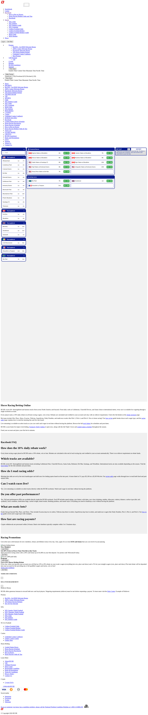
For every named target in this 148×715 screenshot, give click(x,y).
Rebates (11, 63)
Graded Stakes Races (11, 647)
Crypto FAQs (9, 682)
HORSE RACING (11, 118)
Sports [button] (7, 20)
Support (11, 67)
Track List (8, 130)
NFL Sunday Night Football (14, 610)
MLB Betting (13, 36)
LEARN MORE (10, 132)
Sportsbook (8, 9)
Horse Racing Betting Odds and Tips (20, 16)
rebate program (131, 415)
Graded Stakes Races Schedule (15, 121)
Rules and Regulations (12, 138)
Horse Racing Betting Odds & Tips (16, 129)
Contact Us (8, 145)
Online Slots (9, 640)
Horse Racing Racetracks (13, 123)
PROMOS (8, 85)
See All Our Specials (11, 603)
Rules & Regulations (11, 670)
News (7, 38)
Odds (6, 100)
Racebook (12, 18)
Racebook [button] (8, 13)
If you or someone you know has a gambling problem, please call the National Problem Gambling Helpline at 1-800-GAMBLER (42, 707)
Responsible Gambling (12, 668)
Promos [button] (11, 45)
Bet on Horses (9, 652)
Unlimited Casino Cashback (22, 54)
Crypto (11, 61)
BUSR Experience (15, 65)
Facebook (8, 698)
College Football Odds (16, 29)
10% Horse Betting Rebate (21, 52)
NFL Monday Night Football (14, 614)
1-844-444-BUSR (8, 686)
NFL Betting (13, 23)
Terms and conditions (7, 568)
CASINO (8, 112)
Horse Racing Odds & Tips (13, 654)
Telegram (8, 702)
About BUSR (9, 661)
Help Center (111, 591)
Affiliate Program (10, 665)
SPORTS (8, 98)
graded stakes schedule (84, 427)
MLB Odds (12, 34)
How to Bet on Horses (16, 14)
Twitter (7, 700)
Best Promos (17, 56)
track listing (86, 423)
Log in (3, 41)
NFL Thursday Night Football (14, 612)
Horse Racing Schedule (12, 125)
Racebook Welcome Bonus (21, 50)
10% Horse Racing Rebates (13, 602)
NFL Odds (12, 22)
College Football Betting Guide (19, 32)
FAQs (7, 139)
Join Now (9, 41)
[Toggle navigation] (26, 5)
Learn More (5, 549)
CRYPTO (8, 134)
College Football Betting (16, 31)
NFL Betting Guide (15, 25)
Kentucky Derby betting (37, 427)
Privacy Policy (9, 674)
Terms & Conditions (11, 672)
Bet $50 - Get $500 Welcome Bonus (24, 47)
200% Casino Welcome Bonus (22, 49)
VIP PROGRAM (10, 94)
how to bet (109, 418)
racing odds (109, 476)
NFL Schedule (13, 27)
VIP (14, 59)
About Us (8, 143)
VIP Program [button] (13, 58)
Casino (7, 11)
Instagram (8, 696)
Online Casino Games (12, 638)
